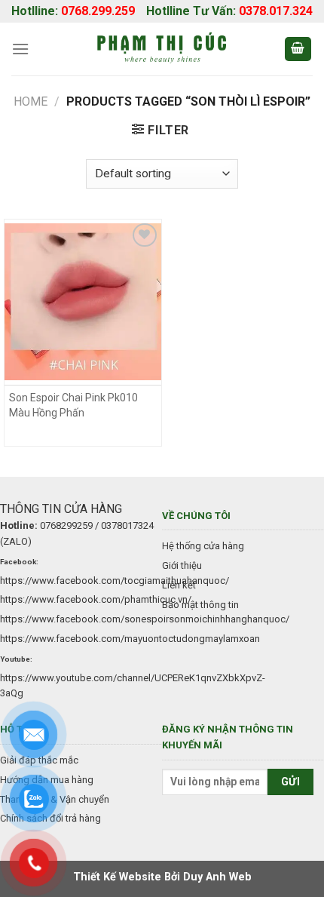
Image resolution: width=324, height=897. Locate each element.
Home (30, 101)
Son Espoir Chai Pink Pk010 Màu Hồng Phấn (73, 405)
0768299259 (66, 525)
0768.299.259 (98, 11)
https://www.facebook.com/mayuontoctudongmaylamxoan (130, 638)
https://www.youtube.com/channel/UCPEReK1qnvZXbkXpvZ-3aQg (132, 685)
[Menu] (20, 48)
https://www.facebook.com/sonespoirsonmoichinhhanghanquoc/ (144, 619)
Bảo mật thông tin (200, 604)
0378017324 (127, 525)
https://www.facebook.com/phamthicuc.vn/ (95, 599)
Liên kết (179, 585)
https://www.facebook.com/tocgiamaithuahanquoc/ (114, 580)
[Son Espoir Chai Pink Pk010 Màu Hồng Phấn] (83, 303)
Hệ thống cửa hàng (203, 545)
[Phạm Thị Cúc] (162, 49)
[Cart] (298, 49)
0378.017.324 (276, 11)
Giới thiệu (182, 565)
